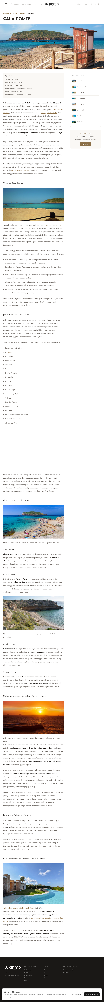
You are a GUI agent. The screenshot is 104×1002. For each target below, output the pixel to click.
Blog (85, 4)
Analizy (15, 13)
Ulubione (26, 978)
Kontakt (93, 4)
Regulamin (66, 973)
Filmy (25, 981)
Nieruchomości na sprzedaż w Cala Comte (18, 95)
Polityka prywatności (68, 970)
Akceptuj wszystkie (92, 994)
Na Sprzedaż (15, 4)
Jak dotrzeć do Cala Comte (13, 82)
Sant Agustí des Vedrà (49, 113)
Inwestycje (39, 4)
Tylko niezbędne (76, 994)
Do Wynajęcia (27, 4)
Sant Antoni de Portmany (20, 170)
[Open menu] (6, 4)
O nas (79, 4)
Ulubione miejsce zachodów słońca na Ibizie (18, 88)
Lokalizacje (22, 13)
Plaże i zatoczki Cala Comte (13, 85)
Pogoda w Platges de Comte (13, 92)
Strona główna (7, 13)
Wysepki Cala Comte (11, 79)
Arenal (10, 352)
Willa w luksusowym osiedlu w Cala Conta (18, 908)
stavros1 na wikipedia (53, 225)
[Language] (98, 4)
